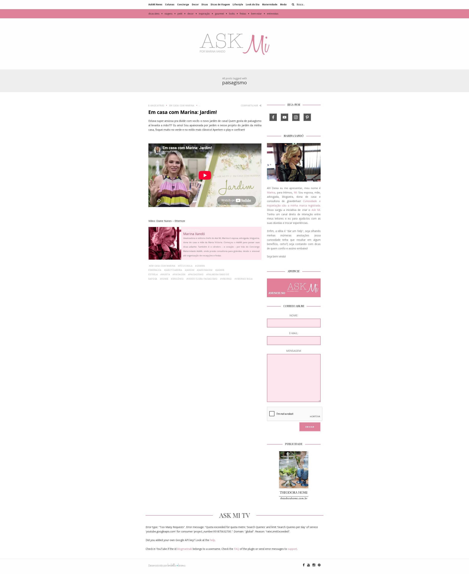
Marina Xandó (194, 234)
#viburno (226, 278)
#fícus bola (185, 265)
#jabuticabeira (173, 270)
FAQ (236, 549)
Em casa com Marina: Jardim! (182, 112)
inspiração (202, 13)
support (292, 549)
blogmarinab (184, 549)
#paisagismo (196, 274)
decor (189, 13)
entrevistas (271, 13)
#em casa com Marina (162, 265)
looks (230, 13)
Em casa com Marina (181, 105)
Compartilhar (250, 105)
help (212, 540)
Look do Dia (252, 4)
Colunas (169, 4)
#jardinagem (205, 270)
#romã (164, 278)
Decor (195, 4)
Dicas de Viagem (220, 4)
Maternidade (269, 4)
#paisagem (179, 274)
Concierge (183, 4)
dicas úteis (153, 13)
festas (241, 13)
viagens (166, 13)
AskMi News (155, 4)
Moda (283, 4)
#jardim (189, 270)
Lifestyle (238, 4)
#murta (165, 274)
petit (178, 13)
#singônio (177, 278)
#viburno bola (243, 278)
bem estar (255, 13)
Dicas (205, 4)
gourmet (218, 13)
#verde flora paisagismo (202, 278)
